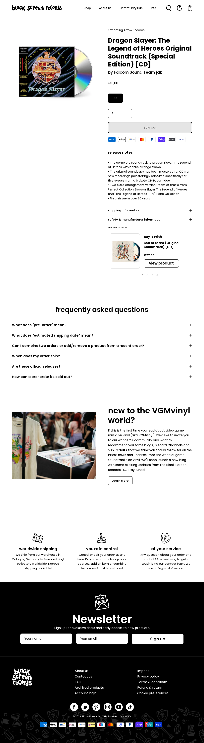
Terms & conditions (152, 682)
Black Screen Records (94, 716)
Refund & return (149, 687)
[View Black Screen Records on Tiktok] (130, 707)
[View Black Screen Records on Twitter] (85, 707)
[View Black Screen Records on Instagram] (108, 707)
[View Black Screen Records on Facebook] (74, 707)
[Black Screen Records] (37, 8)
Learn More (120, 481)
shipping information (124, 210)
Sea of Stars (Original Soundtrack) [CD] (161, 245)
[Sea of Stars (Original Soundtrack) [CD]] (125, 251)
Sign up (157, 639)
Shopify (126, 716)
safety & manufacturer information (135, 220)
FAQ (78, 682)
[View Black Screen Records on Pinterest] (96, 707)
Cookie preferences (153, 693)
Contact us (83, 676)
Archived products (89, 687)
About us (81, 671)
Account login (85, 693)
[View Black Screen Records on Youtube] (119, 707)
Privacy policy (148, 676)
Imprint (143, 671)
